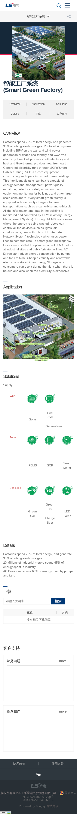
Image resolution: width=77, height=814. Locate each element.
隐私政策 (19, 763)
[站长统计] (5, 812)
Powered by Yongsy (32, 806)
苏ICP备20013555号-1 (38, 800)
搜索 (58, 601)
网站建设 (52, 806)
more (63, 661)
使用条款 (58, 763)
